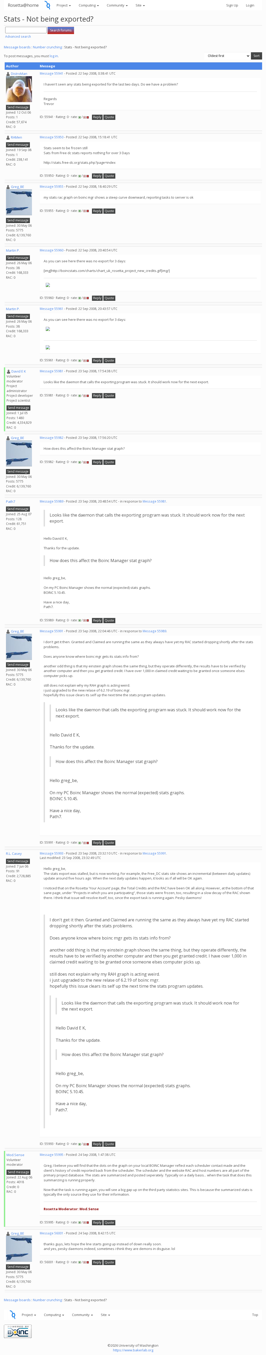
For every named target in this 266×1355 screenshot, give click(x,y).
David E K (18, 371)
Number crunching (47, 47)
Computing (87, 5)
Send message (18, 107)
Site (139, 5)
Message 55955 (51, 186)
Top (255, 1314)
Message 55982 (51, 437)
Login (250, 5)
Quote (109, 117)
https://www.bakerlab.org (133, 1350)
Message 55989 (51, 501)
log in (54, 56)
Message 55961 (51, 309)
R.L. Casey (14, 853)
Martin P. (13, 250)
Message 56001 (51, 1233)
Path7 (10, 501)
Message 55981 (51, 371)
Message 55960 (51, 250)
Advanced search (18, 36)
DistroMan (19, 73)
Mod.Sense (15, 1154)
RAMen (16, 137)
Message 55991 (51, 631)
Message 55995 (51, 1154)
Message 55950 (51, 137)
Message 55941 (51, 73)
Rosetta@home (23, 5)
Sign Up (232, 5)
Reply (97, 117)
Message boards (17, 47)
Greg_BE (17, 186)
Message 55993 (51, 853)
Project (62, 5)
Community (116, 5)
